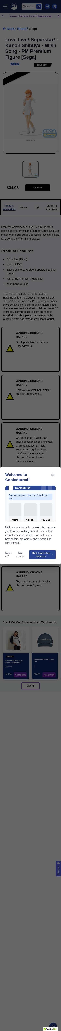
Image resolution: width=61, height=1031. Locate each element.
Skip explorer (20, 554)
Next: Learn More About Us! (41, 554)
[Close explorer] (53, 475)
